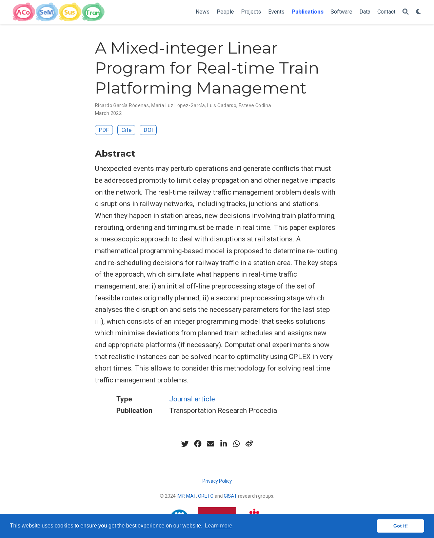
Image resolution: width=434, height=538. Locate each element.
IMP (180, 496)
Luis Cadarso (221, 105)
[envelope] (210, 444)
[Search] (405, 12)
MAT (191, 496)
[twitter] (185, 444)
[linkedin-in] (223, 444)
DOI (148, 129)
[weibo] (249, 444)
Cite (126, 129)
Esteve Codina (255, 105)
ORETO (206, 496)
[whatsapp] (236, 444)
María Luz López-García (178, 105)
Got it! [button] (400, 526)
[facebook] (198, 444)
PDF (104, 129)
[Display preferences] (419, 12)
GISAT (230, 496)
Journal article (192, 399)
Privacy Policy (217, 481)
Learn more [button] (218, 526)
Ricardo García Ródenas (122, 105)
